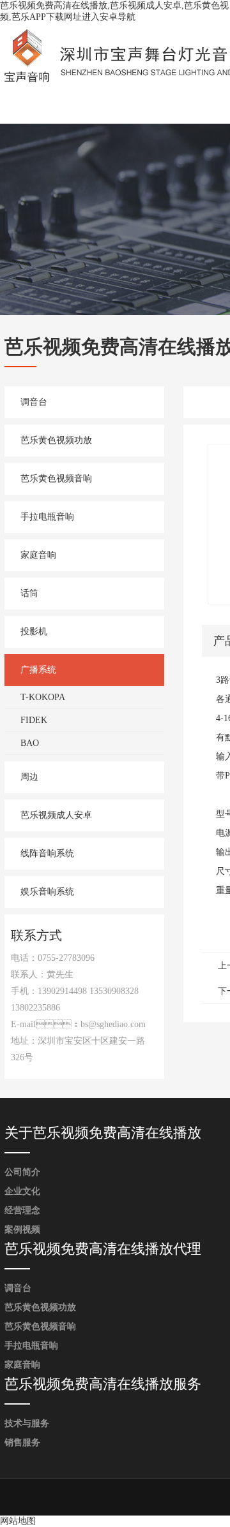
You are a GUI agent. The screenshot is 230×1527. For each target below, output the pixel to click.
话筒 (29, 593)
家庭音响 (38, 555)
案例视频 (22, 1229)
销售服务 (22, 1442)
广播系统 (38, 670)
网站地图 (18, 1521)
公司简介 (22, 1172)
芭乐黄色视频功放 (56, 440)
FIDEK (33, 720)
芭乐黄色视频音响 (56, 478)
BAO (29, 743)
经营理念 (22, 1210)
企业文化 (22, 1191)
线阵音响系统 (47, 853)
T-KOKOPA (42, 697)
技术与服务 (26, 1423)
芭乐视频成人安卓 (56, 815)
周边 (29, 777)
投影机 (33, 631)
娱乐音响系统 (47, 891)
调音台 (33, 402)
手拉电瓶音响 (47, 517)
